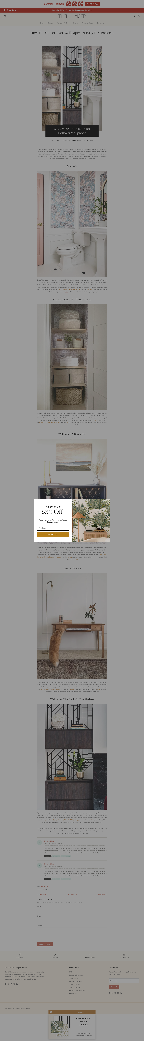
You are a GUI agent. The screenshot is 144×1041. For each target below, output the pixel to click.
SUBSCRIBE (53, 534)
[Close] (108, 501)
